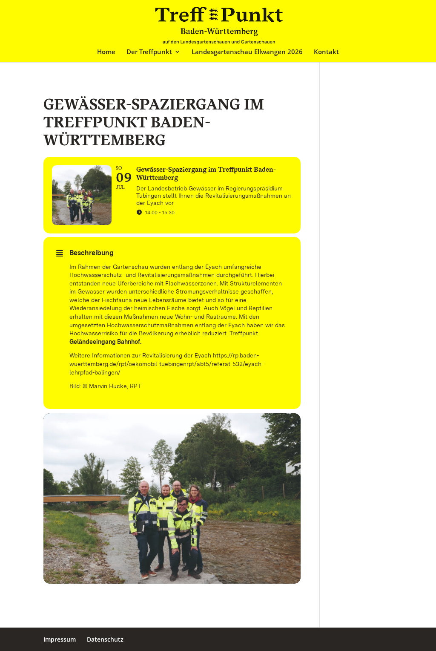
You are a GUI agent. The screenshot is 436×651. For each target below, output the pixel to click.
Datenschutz (105, 639)
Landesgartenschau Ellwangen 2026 (247, 52)
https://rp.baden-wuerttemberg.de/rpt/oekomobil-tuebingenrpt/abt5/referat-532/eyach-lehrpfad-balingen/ (166, 363)
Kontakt (326, 52)
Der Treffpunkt (149, 52)
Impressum (59, 639)
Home (106, 52)
